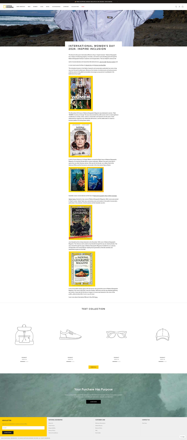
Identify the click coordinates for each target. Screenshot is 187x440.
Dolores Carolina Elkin (100, 65)
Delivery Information (100, 423)
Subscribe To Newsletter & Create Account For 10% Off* (93, 1)
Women (35, 6)
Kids (41, 6)
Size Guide (97, 432)
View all (93, 367)
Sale (83, 6)
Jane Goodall (102, 62)
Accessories (56, 6)
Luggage (66, 6)
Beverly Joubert (111, 62)
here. (96, 297)
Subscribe (7, 432)
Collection (75, 6)
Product (24, 357)
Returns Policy (98, 428)
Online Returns (98, 425)
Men (29, 6)
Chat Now (144, 423)
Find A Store (51, 425)
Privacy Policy (52, 430)
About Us (51, 423)
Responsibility (52, 428)
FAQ (96, 430)
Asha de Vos (88, 65)
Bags (47, 6)
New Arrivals (21, 6)
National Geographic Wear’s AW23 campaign (105, 195)
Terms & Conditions (53, 432)
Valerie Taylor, (72, 199)
